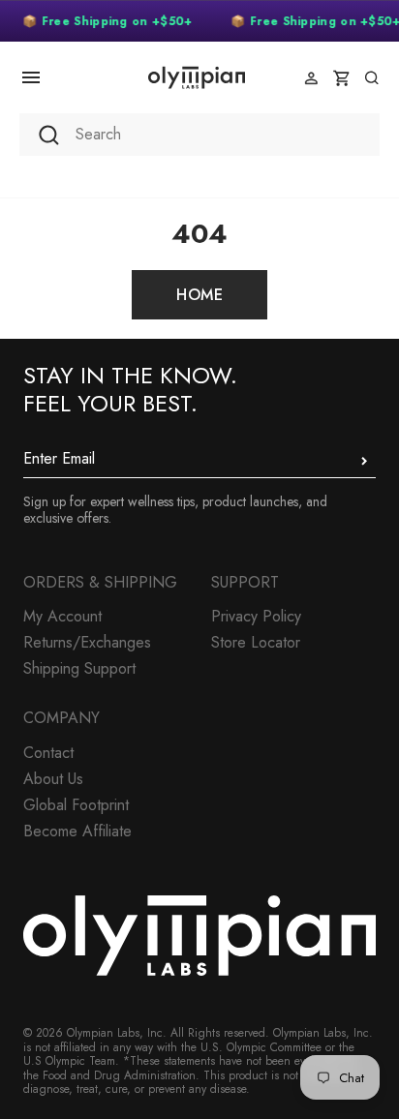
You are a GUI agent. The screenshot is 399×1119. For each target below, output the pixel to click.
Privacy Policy (256, 616)
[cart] (341, 78)
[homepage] (196, 77)
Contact (48, 752)
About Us (53, 779)
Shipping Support (79, 668)
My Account (62, 616)
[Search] (371, 78)
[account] (311, 78)
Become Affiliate (77, 831)
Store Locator (255, 642)
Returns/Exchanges (87, 642)
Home (199, 295)
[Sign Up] (364, 460)
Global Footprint (76, 805)
